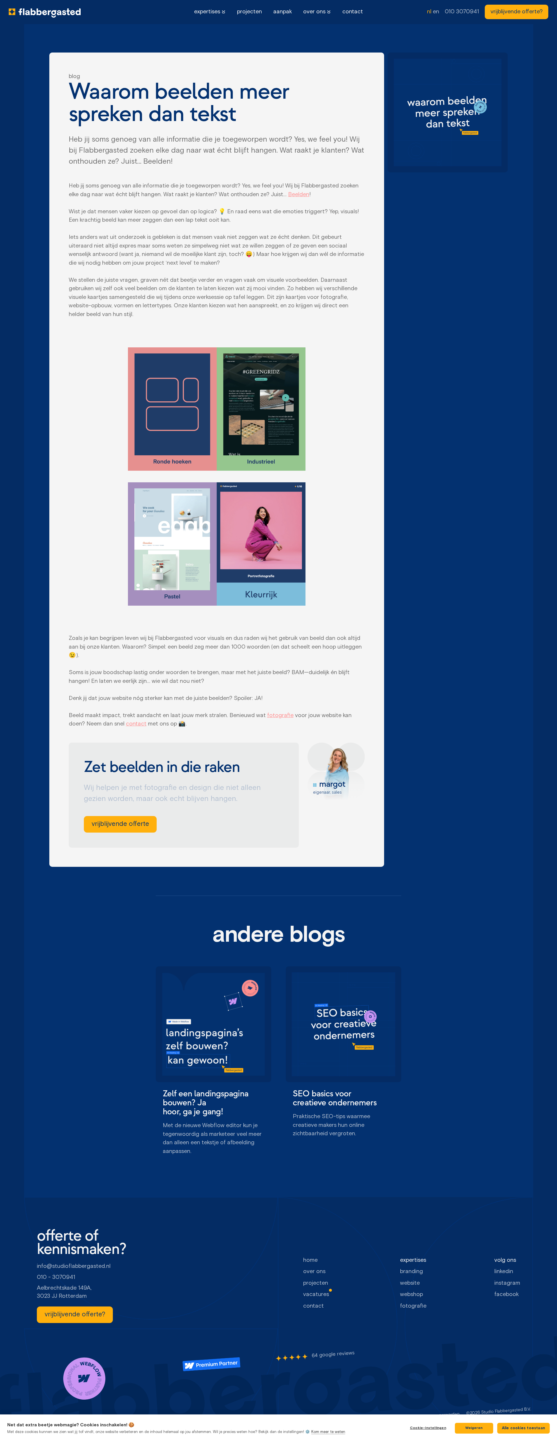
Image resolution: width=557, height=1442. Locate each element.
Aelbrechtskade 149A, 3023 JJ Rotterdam (65, 1292)
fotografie (280, 715)
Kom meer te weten (328, 1432)
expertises (207, 12)
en (436, 12)
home (310, 1260)
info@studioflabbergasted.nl (74, 1266)
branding (411, 1271)
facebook (506, 1294)
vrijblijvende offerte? (517, 12)
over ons (314, 12)
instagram (507, 1283)
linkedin (503, 1271)
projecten (249, 12)
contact (352, 12)
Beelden (298, 194)
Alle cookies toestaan (523, 1428)
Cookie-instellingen (428, 1428)
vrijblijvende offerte (120, 824)
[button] (209, 12)
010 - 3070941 (56, 1277)
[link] (516, 12)
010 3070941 (462, 12)
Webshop (411, 1294)
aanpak (282, 12)
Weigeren (473, 1428)
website (410, 1283)
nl (429, 12)
